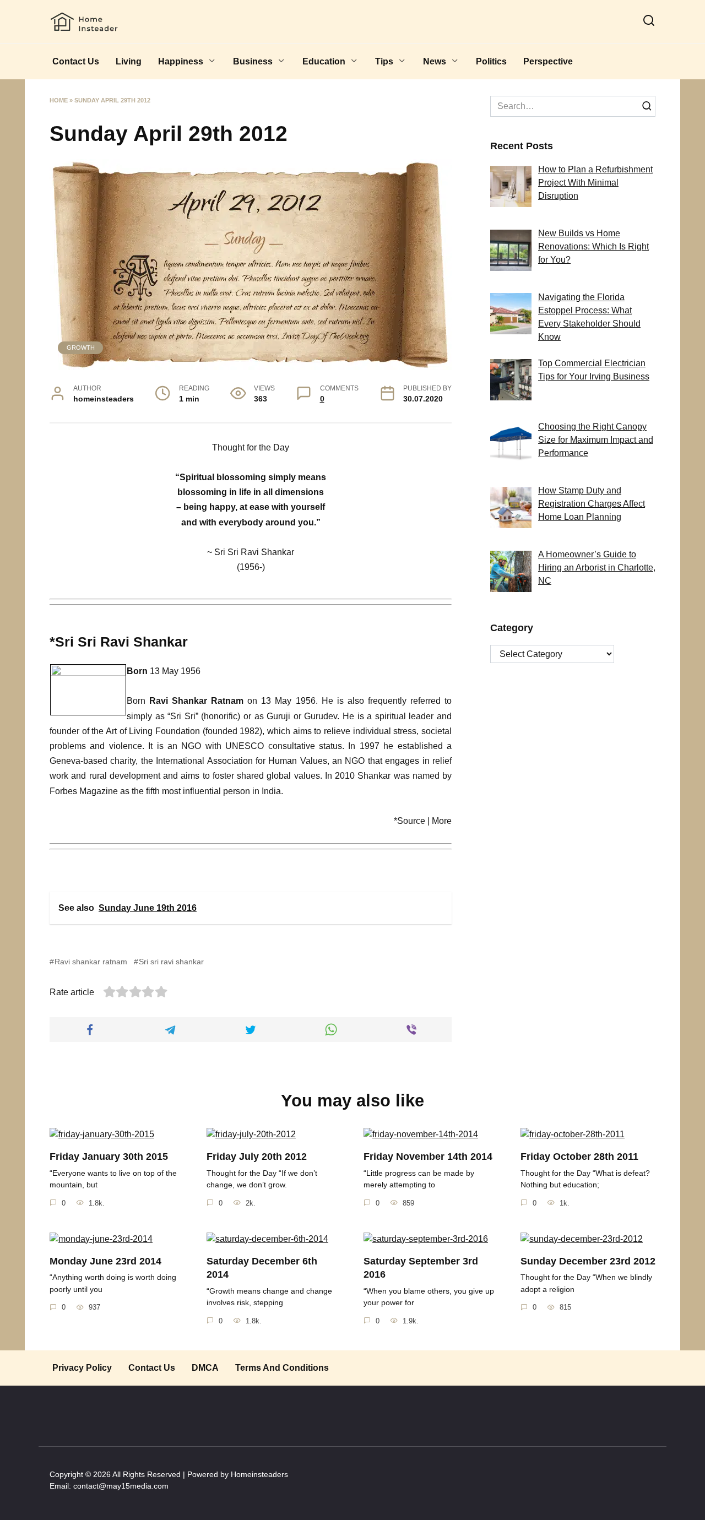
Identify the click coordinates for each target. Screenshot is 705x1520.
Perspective (548, 61)
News (434, 61)
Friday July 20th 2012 (257, 1156)
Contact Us (75, 61)
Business (253, 61)
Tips (384, 61)
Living (129, 61)
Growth (81, 347)
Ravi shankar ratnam (91, 961)
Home (59, 100)
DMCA (205, 1367)
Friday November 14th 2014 (428, 1156)
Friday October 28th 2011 (579, 1156)
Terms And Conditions (282, 1367)
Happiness (180, 61)
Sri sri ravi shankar (171, 961)
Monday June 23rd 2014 (105, 1261)
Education (323, 61)
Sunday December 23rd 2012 (587, 1261)
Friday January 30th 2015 (109, 1156)
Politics (491, 61)
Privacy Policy (82, 1367)
